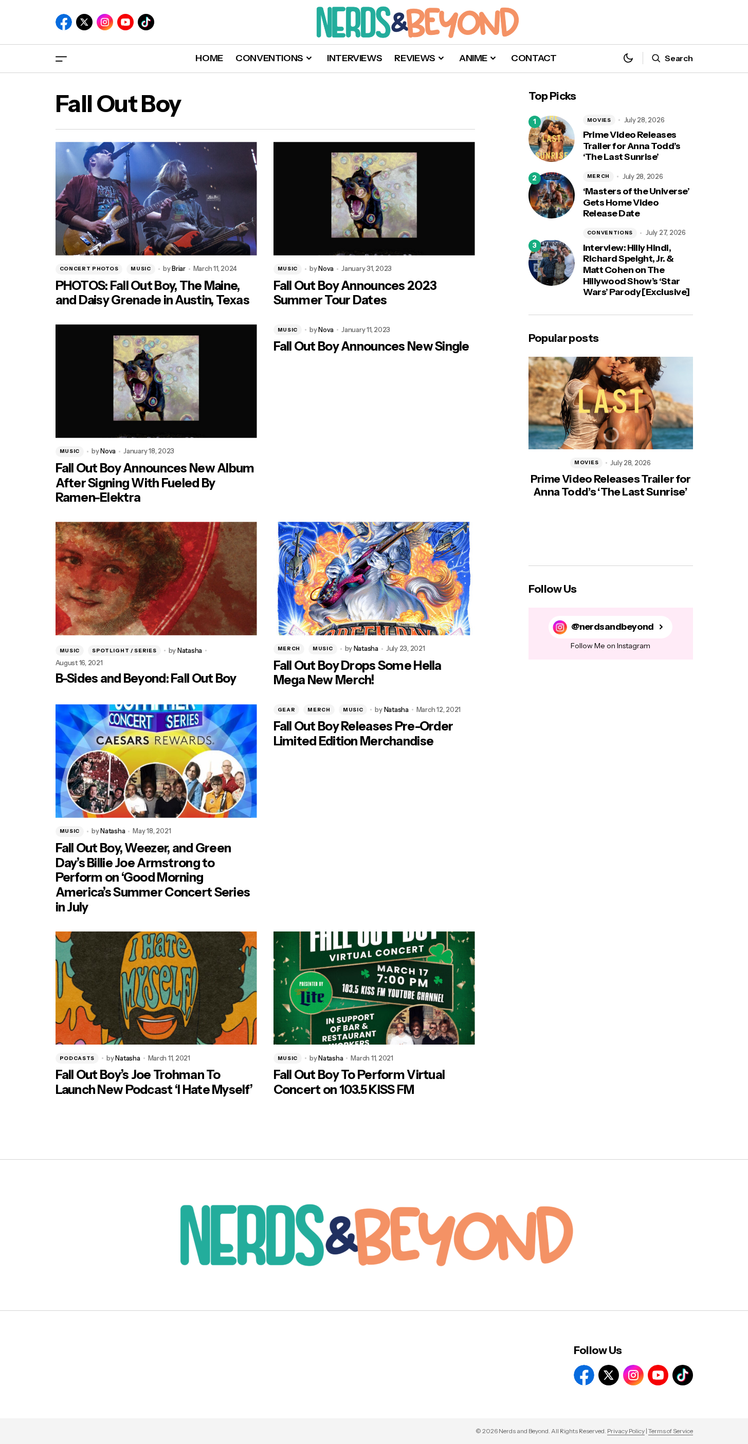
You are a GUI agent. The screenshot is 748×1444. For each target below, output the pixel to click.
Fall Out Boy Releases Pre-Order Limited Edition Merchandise (363, 733)
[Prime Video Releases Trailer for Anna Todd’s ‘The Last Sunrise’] (551, 139)
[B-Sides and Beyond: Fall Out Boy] (156, 578)
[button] (61, 58)
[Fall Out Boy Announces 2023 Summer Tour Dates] (374, 198)
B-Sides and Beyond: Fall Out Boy (146, 678)
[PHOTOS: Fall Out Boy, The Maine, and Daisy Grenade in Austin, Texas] (156, 198)
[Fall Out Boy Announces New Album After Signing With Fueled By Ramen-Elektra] (156, 381)
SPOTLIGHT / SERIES (124, 650)
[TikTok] (146, 22)
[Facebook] (63, 22)
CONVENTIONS (610, 232)
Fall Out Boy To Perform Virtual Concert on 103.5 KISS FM (359, 1082)
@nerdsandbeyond (612, 627)
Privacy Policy (626, 1431)
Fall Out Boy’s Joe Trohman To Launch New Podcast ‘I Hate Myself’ (154, 1082)
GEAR (287, 709)
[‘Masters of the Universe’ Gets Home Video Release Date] (551, 195)
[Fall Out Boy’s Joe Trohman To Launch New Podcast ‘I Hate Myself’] (156, 988)
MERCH (289, 648)
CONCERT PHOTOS (89, 268)
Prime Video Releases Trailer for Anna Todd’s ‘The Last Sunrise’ (632, 146)
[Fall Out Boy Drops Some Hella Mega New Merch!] (374, 578)
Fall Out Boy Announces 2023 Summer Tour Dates (355, 293)
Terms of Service (670, 1431)
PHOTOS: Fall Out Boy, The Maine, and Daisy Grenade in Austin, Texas (153, 293)
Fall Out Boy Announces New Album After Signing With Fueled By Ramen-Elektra (155, 483)
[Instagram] (105, 22)
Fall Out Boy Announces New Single (371, 346)
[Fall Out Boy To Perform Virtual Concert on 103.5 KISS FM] (374, 988)
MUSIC (141, 268)
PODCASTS (77, 1058)
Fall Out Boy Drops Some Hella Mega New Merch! (357, 673)
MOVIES (599, 120)
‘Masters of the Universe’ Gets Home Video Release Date (636, 202)
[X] (84, 22)
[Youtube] (125, 22)
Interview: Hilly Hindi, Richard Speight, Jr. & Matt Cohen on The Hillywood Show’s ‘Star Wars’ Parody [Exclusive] (636, 270)
